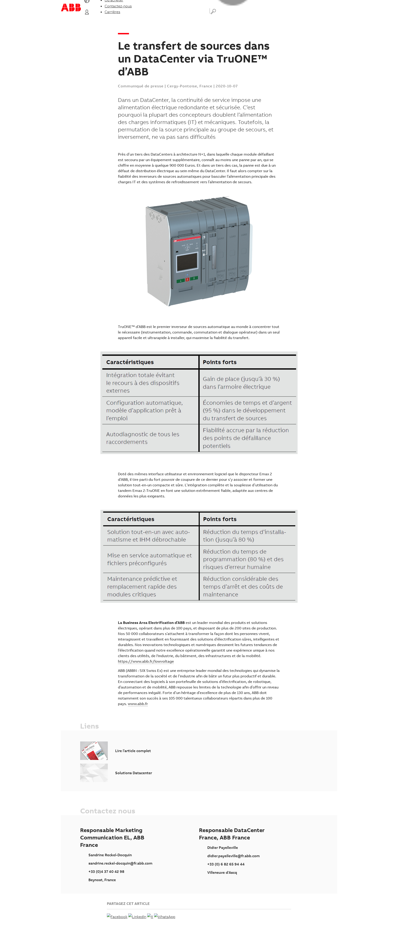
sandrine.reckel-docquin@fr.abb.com (120, 863)
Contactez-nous (118, 6)
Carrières (112, 11)
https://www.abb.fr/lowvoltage (146, 661)
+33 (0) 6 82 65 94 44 (226, 864)
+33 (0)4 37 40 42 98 (106, 871)
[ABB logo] (71, 7)
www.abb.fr (138, 703)
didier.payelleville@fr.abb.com (233, 855)
